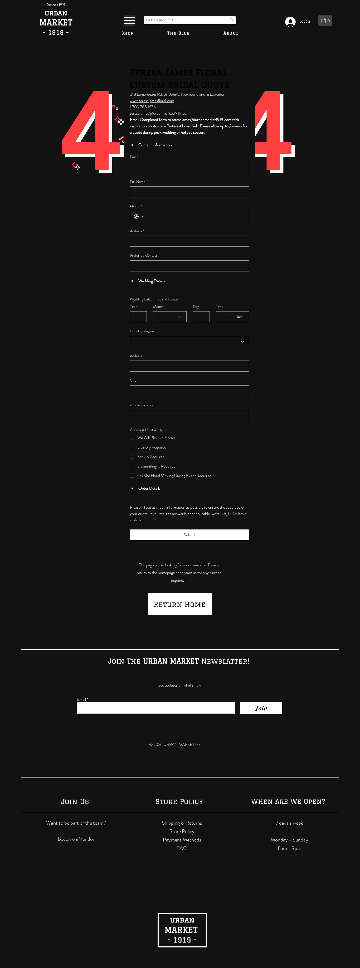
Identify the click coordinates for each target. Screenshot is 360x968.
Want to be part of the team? (76, 823)
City (133, 380)
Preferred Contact (143, 255)
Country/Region (142, 331)
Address (137, 231)
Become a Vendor (76, 839)
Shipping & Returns (182, 823)
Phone (136, 206)
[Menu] (129, 20)
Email (135, 156)
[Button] (56, 23)
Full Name (139, 181)
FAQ (182, 848)
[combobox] (170, 316)
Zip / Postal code (142, 405)
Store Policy (181, 831)
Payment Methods (182, 840)
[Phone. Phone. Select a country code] (138, 216)
